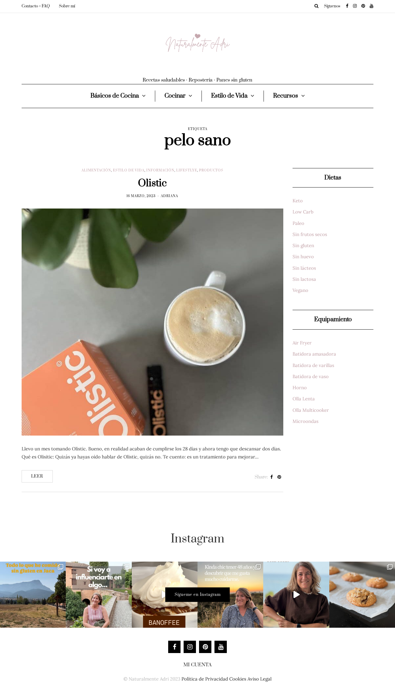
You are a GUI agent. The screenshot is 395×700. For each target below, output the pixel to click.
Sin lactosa (304, 279)
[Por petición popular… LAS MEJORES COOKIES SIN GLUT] (362, 594)
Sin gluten (303, 245)
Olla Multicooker (311, 410)
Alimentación (96, 170)
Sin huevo (303, 256)
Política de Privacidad (204, 679)
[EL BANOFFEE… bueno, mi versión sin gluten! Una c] (165, 594)
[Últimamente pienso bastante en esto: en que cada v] (98, 594)
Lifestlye (186, 170)
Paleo (298, 223)
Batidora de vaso (311, 376)
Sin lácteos (304, 268)
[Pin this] (279, 477)
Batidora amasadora (314, 354)
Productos (211, 170)
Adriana (169, 196)
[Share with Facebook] (272, 477)
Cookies (237, 679)
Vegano (300, 290)
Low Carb (303, 212)
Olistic (152, 183)
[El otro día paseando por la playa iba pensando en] (296, 594)
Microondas (305, 421)
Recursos (285, 96)
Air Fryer (302, 343)
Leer (37, 476)
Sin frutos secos (310, 234)
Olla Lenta (304, 399)
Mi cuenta (197, 665)
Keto (298, 201)
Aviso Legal (259, 679)
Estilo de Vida (229, 96)
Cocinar (174, 96)
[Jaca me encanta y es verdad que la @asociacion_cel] (33, 594)
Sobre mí (67, 6)
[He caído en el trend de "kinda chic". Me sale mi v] (230, 594)
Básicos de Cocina (114, 96)
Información (160, 170)
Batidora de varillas (313, 365)
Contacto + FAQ (36, 6)
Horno (300, 387)
